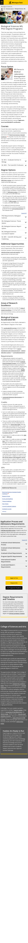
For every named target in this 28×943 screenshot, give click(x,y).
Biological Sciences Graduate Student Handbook (11, 492)
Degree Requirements (17, 208)
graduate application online (8, 530)
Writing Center (4, 714)
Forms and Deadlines (7, 499)
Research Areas (6, 496)
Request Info (14, 583)
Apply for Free (14, 578)
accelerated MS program (10, 328)
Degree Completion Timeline (16, 613)
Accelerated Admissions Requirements (12, 397)
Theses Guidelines (6, 501)
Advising (4, 511)
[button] (14, 161)
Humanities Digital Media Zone (13, 712)
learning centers (18, 710)
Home (1, 8)
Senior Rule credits (15, 424)
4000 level (9, 437)
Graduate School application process (13, 362)
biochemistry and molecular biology (10, 350)
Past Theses (5, 504)
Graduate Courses (6, 509)
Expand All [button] (23, 213)
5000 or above (12, 201)
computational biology (19, 352)
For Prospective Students (14, 588)
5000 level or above (6, 180)
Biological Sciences (6, 6)
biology (19, 348)
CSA (4, 8)
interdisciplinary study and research (10, 252)
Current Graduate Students (9, 506)
